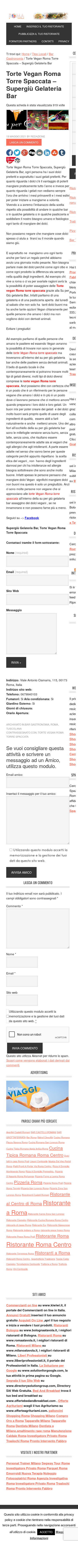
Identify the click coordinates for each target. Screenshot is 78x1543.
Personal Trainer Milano (23, 1463)
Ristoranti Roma (50, 1335)
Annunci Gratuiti (18, 1315)
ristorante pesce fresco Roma (55, 1230)
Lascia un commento (24, 142)
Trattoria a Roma (49, 1264)
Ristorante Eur (39, 1225)
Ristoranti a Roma (52, 1252)
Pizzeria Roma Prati (53, 1182)
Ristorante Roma (52, 1236)
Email (17, 572)
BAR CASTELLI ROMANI (43, 1132)
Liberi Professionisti (33, 1355)
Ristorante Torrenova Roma (20, 1253)
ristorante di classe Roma (18, 1225)
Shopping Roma (18, 1415)
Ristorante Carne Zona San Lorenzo (46, 1213)
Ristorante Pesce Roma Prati (20, 1236)
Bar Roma (31, 1137)
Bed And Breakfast (46, 1390)
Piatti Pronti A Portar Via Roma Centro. (32, 1166)
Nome (17, 553)
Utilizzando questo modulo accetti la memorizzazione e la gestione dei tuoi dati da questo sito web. (36, 1016)
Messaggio (14, 610)
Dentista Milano (27, 1426)
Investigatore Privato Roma (47, 1435)
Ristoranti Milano (29, 1345)
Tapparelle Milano (37, 1420)
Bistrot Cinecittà (45, 1137)
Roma (54, 724)
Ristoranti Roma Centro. (18, 1258)
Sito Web (12, 591)
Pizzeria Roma (28, 1182)
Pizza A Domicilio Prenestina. (40, 1171)
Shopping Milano (43, 1415)
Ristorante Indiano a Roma (26, 1230)
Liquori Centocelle (39, 1161)
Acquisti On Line (31, 1320)
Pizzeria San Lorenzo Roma (35, 1188)
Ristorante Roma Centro (38, 1244)
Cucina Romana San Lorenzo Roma (46, 1142)
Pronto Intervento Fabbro (48, 1441)
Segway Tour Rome (56, 1463)
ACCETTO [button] (46, 1532)
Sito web (11, 992)
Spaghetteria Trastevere (43, 1258)
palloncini (56, 1410)
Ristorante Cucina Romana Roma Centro (47, 1220)
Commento (14, 906)
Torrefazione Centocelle (28, 1264)
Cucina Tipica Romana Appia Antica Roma (27, 1148)
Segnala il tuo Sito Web (23, 1380)
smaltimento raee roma (33, 1431)
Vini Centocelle (20, 1268)
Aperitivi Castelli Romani (18, 1132)
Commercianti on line (21, 1305)
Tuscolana (14, 728)
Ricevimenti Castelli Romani (35, 1194)
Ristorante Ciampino (16, 1220)
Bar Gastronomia (37, 724)
